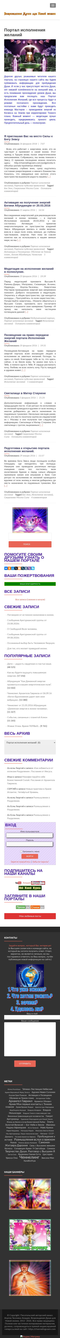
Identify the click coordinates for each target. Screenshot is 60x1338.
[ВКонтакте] (6, 568)
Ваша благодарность (30, 584)
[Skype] (32, 568)
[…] (49, 177)
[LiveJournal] (22, 568)
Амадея (26, 883)
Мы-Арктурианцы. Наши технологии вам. (22, 1134)
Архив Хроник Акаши (24, 1107)
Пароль (30, 840)
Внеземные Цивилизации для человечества (26, 1116)
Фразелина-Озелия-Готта (29, 1154)
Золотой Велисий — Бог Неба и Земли (24, 1125)
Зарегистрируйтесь (21, 862)
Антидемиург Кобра (43, 1098)
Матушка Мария (27, 1131)
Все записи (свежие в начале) (30, 599)
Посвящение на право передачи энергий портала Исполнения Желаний (26, 338)
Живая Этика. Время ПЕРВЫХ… (23, 726)
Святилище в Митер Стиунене (25, 393)
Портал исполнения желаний (18, 321)
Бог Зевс (8, 188)
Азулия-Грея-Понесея (18, 1095)
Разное (13, 1143)
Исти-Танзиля (33, 1128)
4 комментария (39, 497)
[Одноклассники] (9, 568)
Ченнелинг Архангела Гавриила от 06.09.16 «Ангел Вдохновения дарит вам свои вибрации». (29, 696)
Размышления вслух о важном (34, 1139)
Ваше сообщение (30, 1021)
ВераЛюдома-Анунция (18, 1110)
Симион (51, 1149)
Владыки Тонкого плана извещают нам (37, 1113)
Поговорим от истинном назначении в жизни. (30, 615)
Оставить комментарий (27, 324)
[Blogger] (19, 568)
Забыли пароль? (40, 862)
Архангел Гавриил (20, 1101)
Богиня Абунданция (21, 255)
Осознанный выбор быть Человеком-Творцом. (31, 643)
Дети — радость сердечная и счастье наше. (29, 664)
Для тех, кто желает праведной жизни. (27, 648)
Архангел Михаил (42, 1101)
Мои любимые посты (30, 916)
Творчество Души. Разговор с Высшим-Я (30, 1151)
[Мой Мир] (12, 568)
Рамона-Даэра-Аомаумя (27, 1143)
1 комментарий (35, 382)
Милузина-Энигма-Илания (44, 1131)
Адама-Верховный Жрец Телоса (17, 1092)
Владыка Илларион (34, 1110)
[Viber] (29, 568)
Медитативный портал (42, 318)
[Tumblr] (26, 568)
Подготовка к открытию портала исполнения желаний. (26, 450)
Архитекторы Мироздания (44, 1107)
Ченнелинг (37, 255)
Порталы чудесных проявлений (29, 186)
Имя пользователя (29, 831)
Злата (50, 1122)
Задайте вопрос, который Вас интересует (30, 946)
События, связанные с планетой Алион (27, 717)
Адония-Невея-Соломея (43, 1092)
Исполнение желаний (14, 382)
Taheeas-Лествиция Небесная (37, 1089)
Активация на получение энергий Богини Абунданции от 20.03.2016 (27, 204)
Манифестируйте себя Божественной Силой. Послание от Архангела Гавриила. (31, 780)
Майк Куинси (46, 1128)
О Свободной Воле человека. (22, 629)
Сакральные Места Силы (26, 188)
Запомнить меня (30, 851)
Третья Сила (12, 1154)
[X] (16, 568)
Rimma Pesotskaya (14, 1089)
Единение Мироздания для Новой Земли (37, 1119)
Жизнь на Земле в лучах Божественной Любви (26, 1122)
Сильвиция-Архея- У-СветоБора (29, 1149)
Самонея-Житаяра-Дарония (27, 1144)
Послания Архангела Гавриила (25, 1137)
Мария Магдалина (12, 1131)
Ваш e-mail (32, 1014)
